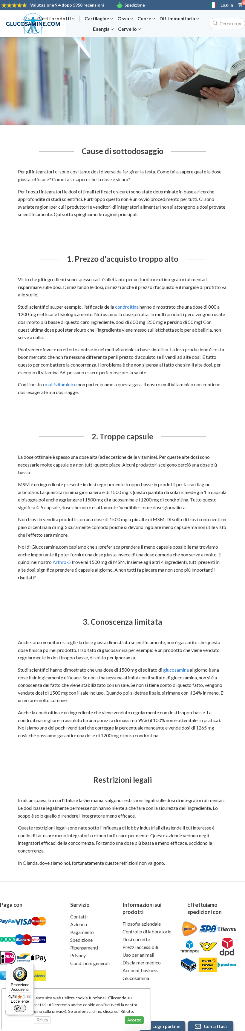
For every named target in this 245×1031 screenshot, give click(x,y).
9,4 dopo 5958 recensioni (67, 4)
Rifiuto (42, 1020)
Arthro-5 (62, 562)
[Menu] (30, 967)
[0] (240, 5)
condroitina (127, 307)
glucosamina (176, 670)
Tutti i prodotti (54, 18)
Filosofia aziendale (141, 924)
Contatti (79, 916)
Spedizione (135, 4)
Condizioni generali (90, 963)
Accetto (134, 1020)
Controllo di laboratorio (147, 931)
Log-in (226, 5)
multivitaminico (61, 384)
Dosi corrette (136, 939)
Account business (140, 970)
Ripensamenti (84, 947)
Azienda (78, 924)
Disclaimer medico (141, 962)
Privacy (78, 955)
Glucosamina (135, 978)
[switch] (20, 1008)
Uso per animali (138, 955)
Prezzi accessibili (140, 947)
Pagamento (82, 932)
